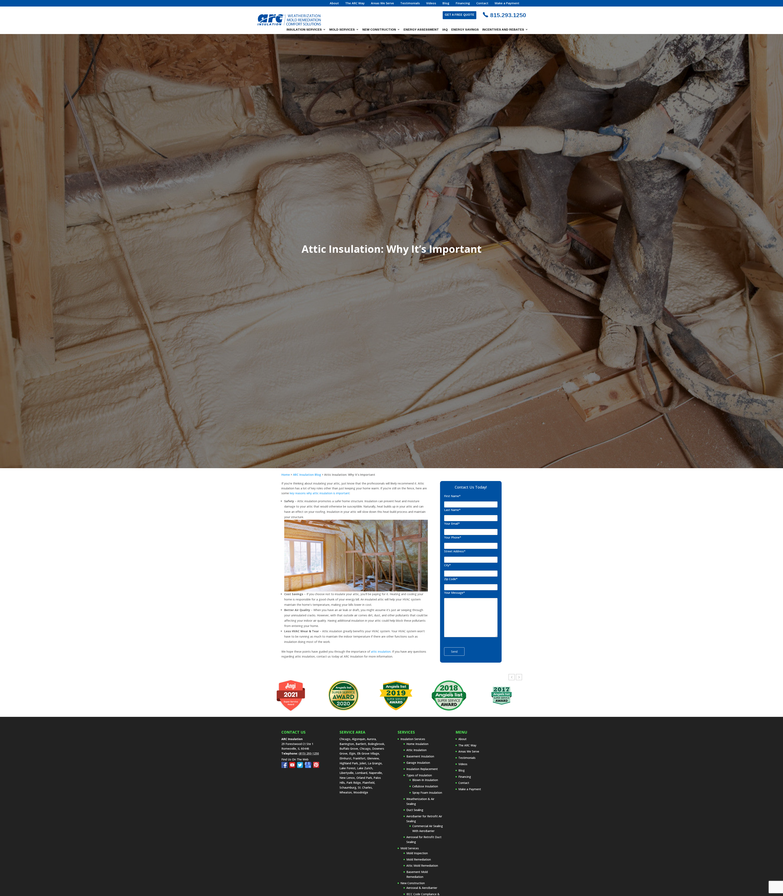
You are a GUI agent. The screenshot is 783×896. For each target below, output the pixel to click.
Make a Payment (507, 3)
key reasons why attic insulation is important (319, 493)
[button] (519, 677)
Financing (463, 3)
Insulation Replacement (422, 769)
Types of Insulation (419, 775)
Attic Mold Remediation (422, 865)
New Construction (379, 29)
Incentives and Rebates (503, 29)
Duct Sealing (414, 810)
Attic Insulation (416, 750)
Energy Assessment (421, 29)
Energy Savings (465, 29)
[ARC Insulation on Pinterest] (316, 767)
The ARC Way (355, 3)
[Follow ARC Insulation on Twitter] (301, 767)
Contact (482, 3)
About (334, 3)
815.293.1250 (508, 15)
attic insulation (381, 651)
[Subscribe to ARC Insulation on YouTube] (293, 767)
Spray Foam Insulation (427, 792)
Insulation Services (304, 29)
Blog (445, 3)
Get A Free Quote (459, 14)
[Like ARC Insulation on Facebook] (285, 767)
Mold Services (342, 29)
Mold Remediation (418, 859)
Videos (431, 3)
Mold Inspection (417, 853)
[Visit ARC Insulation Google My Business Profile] (309, 767)
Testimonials (410, 3)
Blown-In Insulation (425, 780)
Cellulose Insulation (425, 786)
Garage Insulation (418, 763)
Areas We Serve (382, 3)
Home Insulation (417, 744)
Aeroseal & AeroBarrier (421, 888)
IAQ (445, 29)
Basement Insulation (420, 756)
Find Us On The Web (295, 759)
